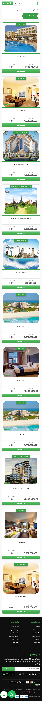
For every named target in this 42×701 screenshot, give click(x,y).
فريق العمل (36, 642)
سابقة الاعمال (36, 633)
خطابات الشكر (36, 636)
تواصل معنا (15, 642)
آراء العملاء (37, 639)
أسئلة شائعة (36, 630)
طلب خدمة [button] (6, 3)
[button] (15, 3)
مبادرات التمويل (14, 633)
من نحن (37, 626)
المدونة (17, 649)
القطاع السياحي (30, 16)
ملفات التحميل (15, 639)
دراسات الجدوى (22, 10)
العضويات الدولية (14, 636)
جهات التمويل (15, 630)
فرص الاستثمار (15, 626)
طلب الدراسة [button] (21, 71)
